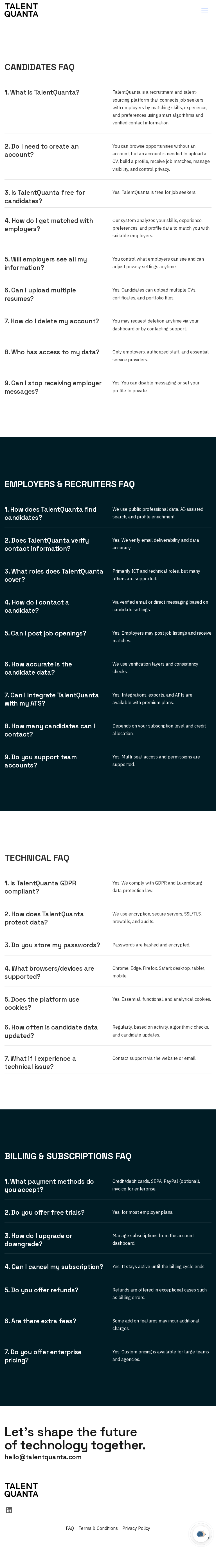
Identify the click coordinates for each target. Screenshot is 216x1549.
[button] (205, 10)
